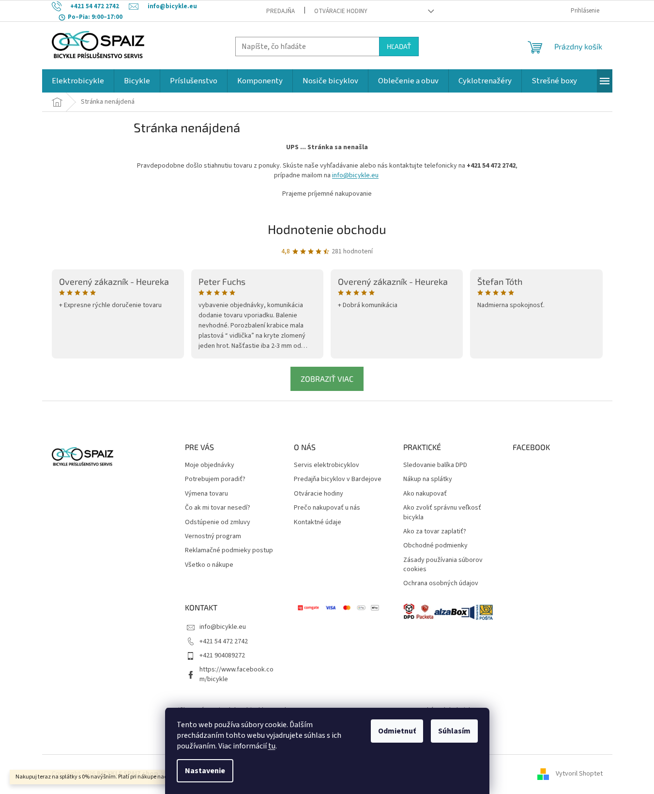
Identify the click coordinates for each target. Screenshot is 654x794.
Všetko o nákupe (209, 565)
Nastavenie (205, 770)
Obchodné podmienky (435, 545)
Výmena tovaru (206, 493)
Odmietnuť (397, 731)
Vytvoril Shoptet (579, 774)
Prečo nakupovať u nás (327, 508)
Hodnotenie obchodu (327, 228)
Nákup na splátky (427, 479)
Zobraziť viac (327, 378)
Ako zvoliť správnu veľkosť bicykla (442, 512)
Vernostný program (213, 536)
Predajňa (280, 11)
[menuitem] (78, 81)
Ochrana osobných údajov (440, 583)
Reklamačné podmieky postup (229, 550)
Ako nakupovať (425, 493)
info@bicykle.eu (355, 175)
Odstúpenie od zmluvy (217, 522)
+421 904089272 (222, 655)
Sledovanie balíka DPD (435, 465)
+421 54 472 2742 (223, 641)
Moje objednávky (209, 465)
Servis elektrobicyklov (326, 465)
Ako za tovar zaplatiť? (434, 531)
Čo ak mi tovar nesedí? (217, 508)
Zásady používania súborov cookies (443, 565)
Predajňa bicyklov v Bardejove (337, 479)
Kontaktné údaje (317, 522)
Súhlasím (454, 731)
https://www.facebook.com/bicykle (236, 674)
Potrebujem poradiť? (215, 479)
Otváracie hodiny (340, 11)
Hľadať (399, 46)
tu (271, 746)
